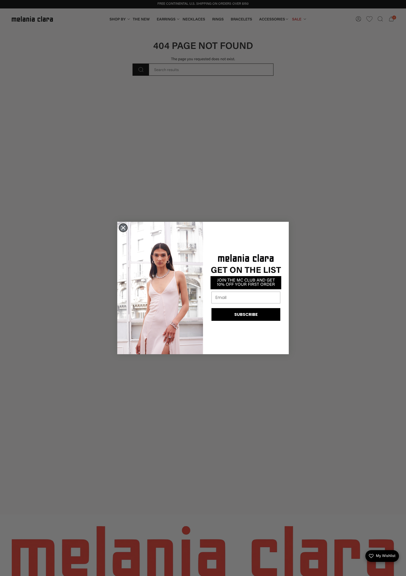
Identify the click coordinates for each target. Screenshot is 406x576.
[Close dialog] (123, 228)
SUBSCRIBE (246, 314)
